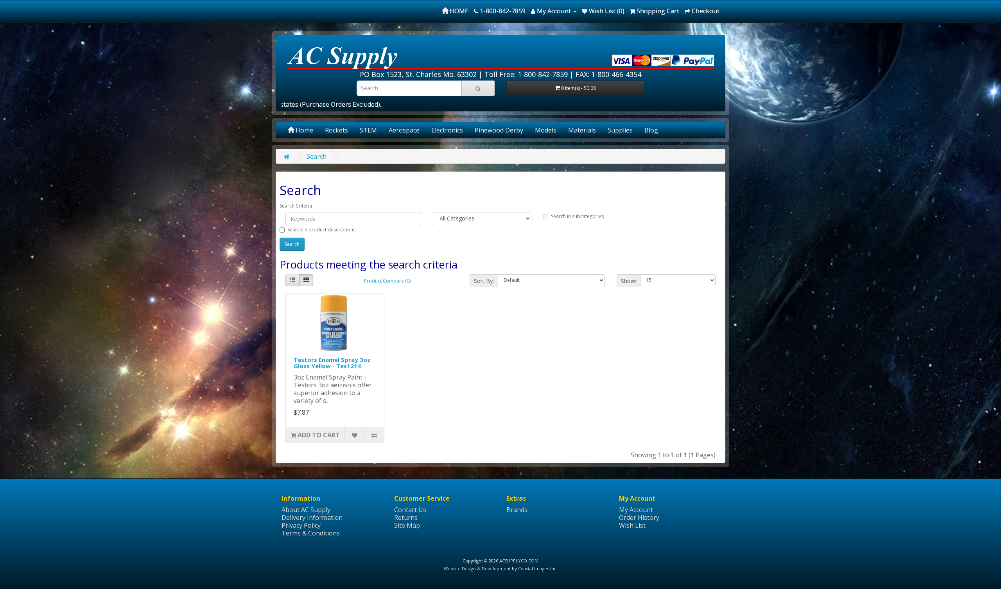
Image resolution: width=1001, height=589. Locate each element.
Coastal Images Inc (537, 568)
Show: (628, 281)
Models (545, 130)
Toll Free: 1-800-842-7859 (526, 74)
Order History (639, 517)
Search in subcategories (577, 216)
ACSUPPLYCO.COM (518, 561)
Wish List (632, 525)
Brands (516, 509)
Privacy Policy (301, 525)
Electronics (447, 130)
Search (316, 156)
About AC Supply (306, 509)
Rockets (336, 130)
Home (303, 130)
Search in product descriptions (321, 229)
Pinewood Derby (499, 130)
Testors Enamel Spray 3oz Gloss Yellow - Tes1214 (332, 363)
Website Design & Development (477, 568)
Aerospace (404, 130)
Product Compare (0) (387, 280)
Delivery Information (312, 517)
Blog (651, 130)
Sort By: (484, 281)
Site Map (407, 525)
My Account (636, 509)
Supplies (620, 130)
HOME (458, 11)
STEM (368, 130)
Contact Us (410, 509)
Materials (582, 130)
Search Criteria (296, 205)
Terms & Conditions (311, 533)
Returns (406, 517)
